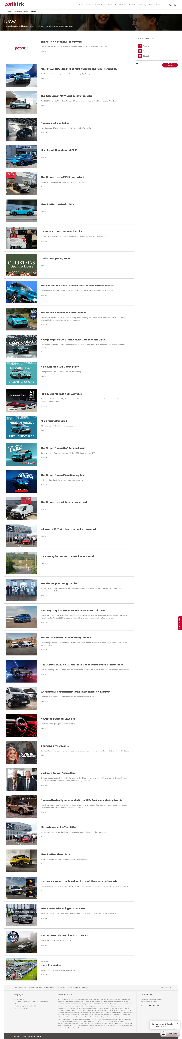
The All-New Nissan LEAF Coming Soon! (63, 448)
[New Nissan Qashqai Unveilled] (21, 725)
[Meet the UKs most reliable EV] (21, 211)
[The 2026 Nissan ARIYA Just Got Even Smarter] (21, 102)
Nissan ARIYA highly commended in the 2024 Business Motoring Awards (81, 800)
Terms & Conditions (35, 988)
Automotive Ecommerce (32, 1036)
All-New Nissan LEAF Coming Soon (60, 366)
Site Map (85, 988)
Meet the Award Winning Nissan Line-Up (63, 908)
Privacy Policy (49, 988)
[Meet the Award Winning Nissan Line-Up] (21, 915)
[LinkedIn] (154, 1005)
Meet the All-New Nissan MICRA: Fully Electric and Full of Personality (79, 68)
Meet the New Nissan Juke (55, 854)
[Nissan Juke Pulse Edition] (21, 129)
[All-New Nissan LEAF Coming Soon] (21, 373)
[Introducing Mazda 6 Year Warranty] (21, 400)
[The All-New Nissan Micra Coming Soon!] (21, 481)
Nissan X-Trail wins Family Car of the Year (64, 935)
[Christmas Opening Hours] (21, 265)
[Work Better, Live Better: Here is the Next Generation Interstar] (21, 698)
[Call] (170, 4)
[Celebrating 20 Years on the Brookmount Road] (21, 563)
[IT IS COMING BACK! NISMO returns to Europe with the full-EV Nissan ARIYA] (21, 671)
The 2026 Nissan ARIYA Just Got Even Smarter (66, 95)
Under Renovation (51, 965)
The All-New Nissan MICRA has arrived (62, 177)
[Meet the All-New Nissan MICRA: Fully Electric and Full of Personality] (21, 75)
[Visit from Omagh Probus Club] (21, 779)
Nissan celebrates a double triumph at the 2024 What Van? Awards (79, 881)
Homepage (26, 12)
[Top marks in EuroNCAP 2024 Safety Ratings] (21, 644)
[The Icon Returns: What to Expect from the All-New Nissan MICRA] (21, 292)
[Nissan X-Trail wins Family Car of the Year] (21, 942)
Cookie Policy (60, 988)
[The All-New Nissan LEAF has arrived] (21, 48)
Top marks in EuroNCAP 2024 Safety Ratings (66, 637)
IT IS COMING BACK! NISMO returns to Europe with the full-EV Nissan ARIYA (82, 664)
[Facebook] (142, 1005)
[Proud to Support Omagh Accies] (21, 590)
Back (9, 12)
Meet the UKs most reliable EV (57, 204)
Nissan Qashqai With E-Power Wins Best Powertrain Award (74, 610)
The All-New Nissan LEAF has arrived (61, 41)
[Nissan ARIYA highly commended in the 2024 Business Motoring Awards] (21, 806)
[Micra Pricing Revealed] (21, 427)
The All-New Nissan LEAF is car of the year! (64, 312)
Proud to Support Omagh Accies (59, 583)
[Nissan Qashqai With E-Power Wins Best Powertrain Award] (21, 617)
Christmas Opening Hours (55, 258)
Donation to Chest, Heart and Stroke (61, 231)
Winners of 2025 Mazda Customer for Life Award (68, 529)
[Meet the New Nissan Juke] (21, 860)
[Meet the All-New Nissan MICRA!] (21, 156)
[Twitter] (146, 1005)
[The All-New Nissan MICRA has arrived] (21, 183)
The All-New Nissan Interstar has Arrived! (64, 502)
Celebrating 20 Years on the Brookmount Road (67, 556)
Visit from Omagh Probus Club (58, 773)
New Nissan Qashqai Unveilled (58, 718)
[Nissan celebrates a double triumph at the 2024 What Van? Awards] (21, 888)
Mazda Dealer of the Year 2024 (58, 827)
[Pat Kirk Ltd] (15, 4)
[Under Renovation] (21, 969)
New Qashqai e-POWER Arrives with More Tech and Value (73, 339)
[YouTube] (150, 1005)
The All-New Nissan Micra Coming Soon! (63, 475)
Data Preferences (74, 988)
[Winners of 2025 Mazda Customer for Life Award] (21, 536)
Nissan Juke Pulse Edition (55, 123)
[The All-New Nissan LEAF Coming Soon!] (21, 454)
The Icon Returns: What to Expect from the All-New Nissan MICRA (77, 285)
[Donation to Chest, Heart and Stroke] (21, 238)
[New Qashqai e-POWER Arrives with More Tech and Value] (21, 346)
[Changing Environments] (21, 752)
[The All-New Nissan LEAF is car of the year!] (21, 319)
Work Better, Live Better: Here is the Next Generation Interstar (75, 691)
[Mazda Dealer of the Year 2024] (21, 833)
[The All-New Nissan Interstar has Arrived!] (21, 508)
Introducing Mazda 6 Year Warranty (61, 393)
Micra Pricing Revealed (54, 420)
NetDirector (18, 1036)
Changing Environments (55, 745)
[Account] (175, 4)
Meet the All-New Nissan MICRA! (59, 150)
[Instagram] (158, 1005)
